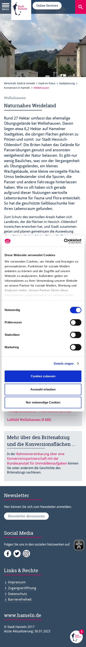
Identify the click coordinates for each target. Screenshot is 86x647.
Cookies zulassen (43, 376)
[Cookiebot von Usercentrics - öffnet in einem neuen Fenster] (63, 241)
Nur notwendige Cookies (43, 402)
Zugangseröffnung (22, 588)
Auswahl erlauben (43, 389)
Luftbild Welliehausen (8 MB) (29, 419)
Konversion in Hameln (17, 87)
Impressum (17, 582)
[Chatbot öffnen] (76, 637)
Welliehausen (41, 87)
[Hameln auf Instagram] (27, 553)
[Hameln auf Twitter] (18, 553)
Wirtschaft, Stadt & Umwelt (19, 83)
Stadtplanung (67, 83)
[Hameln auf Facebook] (8, 553)
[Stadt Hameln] (20, 18)
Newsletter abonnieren (26, 516)
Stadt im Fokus (46, 83)
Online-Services (47, 5)
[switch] (75, 322)
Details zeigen (64, 363)
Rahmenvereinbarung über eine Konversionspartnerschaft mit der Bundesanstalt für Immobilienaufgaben (37, 458)
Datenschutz (17, 594)
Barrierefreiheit (20, 599)
